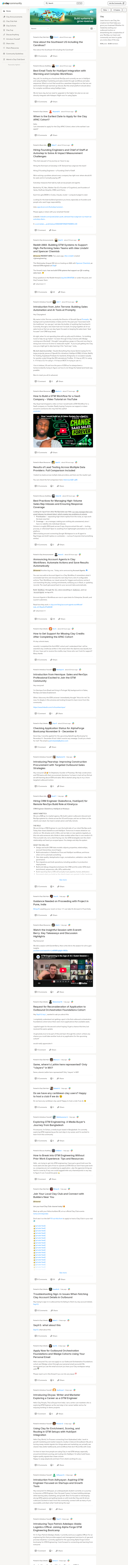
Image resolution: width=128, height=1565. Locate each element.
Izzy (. (44, 1014)
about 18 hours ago (67, 462)
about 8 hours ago (65, 37)
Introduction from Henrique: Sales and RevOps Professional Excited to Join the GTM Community (60, 677)
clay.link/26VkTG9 (67, 278)
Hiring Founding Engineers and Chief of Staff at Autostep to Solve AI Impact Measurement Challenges (60, 153)
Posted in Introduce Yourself (42, 302)
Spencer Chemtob (83, 263)
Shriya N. (36, 909)
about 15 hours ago (70, 240)
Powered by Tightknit (14, 64)
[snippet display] (92, 28)
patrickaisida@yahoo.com (58, 741)
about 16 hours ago (68, 302)
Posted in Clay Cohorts (40, 111)
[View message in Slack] (73, 37)
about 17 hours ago (69, 391)
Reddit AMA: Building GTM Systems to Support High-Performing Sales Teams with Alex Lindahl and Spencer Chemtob (60, 248)
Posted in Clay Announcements (43, 240)
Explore (117, 10)
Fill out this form (56, 1219)
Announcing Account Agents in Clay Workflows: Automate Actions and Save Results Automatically (61, 562)
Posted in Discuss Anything (42, 66)
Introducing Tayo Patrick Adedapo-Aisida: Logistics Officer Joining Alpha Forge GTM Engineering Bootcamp (57, 1527)
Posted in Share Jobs (40, 145)
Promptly (85, 319)
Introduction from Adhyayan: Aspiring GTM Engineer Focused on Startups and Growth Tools (58, 1483)
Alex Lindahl (69, 256)
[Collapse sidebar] (28, 9)
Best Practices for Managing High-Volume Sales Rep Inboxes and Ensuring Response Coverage (58, 504)
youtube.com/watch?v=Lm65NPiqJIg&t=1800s (50, 951)
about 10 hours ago (67, 111)
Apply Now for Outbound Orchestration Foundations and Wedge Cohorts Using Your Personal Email (59, 1354)
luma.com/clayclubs (40, 1214)
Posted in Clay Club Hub (41, 37)
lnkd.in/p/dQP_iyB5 (70, 480)
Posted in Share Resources (41, 391)
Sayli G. (39, 1014)
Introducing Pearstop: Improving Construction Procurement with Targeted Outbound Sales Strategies (60, 765)
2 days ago (62, 1320)
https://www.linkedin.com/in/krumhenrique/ (49, 707)
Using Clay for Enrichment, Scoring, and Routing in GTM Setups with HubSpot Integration (56, 1431)
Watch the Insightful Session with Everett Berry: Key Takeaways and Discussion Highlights (57, 933)
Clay (54, 266)
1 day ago (69, 757)
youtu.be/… (37, 411)
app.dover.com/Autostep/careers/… (50, 207)
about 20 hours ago (68, 496)
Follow (105, 10)
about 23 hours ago (64, 723)
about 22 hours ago (64, 629)
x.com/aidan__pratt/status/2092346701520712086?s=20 (56, 224)
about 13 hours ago (64, 145)
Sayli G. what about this (47, 1325)
